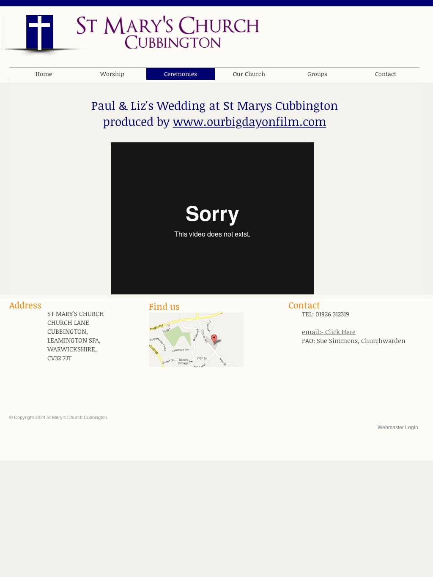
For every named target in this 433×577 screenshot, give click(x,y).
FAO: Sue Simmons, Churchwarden (354, 340)
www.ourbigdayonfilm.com (249, 121)
